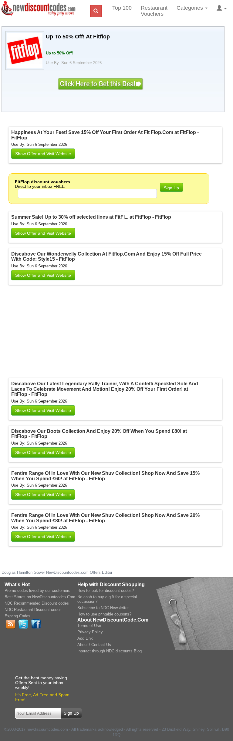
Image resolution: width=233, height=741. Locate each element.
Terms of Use (89, 625)
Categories (190, 8)
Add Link (85, 638)
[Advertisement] (87, 332)
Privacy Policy (90, 632)
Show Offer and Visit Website (43, 153)
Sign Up (171, 187)
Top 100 (122, 8)
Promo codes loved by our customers (37, 590)
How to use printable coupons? (104, 614)
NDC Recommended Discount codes (37, 603)
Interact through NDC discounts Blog (109, 651)
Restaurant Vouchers (154, 11)
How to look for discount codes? (105, 590)
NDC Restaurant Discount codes (33, 609)
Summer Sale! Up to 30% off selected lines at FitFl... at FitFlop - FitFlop (91, 217)
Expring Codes (17, 616)
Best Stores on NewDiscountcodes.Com (40, 597)
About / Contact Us (94, 644)
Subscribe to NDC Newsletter (103, 608)
